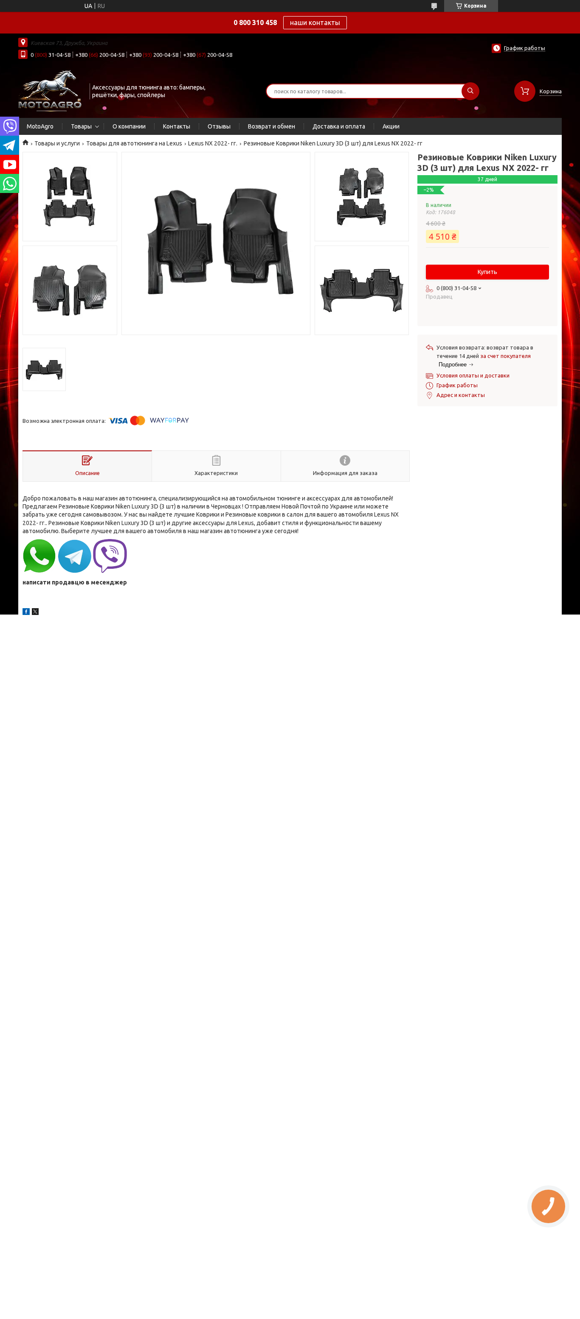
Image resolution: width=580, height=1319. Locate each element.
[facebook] (26, 612)
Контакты (176, 126)
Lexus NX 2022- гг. (212, 143)
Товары (81, 126)
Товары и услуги (57, 143)
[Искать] (470, 91)
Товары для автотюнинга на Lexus (134, 143)
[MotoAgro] (50, 90)
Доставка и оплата (339, 126)
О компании (129, 126)
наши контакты (315, 22)
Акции (391, 126)
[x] (35, 612)
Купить (487, 271)
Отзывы (219, 126)
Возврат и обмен (271, 126)
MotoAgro (40, 126)
